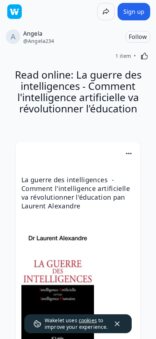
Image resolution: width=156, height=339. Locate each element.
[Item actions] (129, 153)
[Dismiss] (117, 324)
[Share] (106, 11)
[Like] (144, 56)
